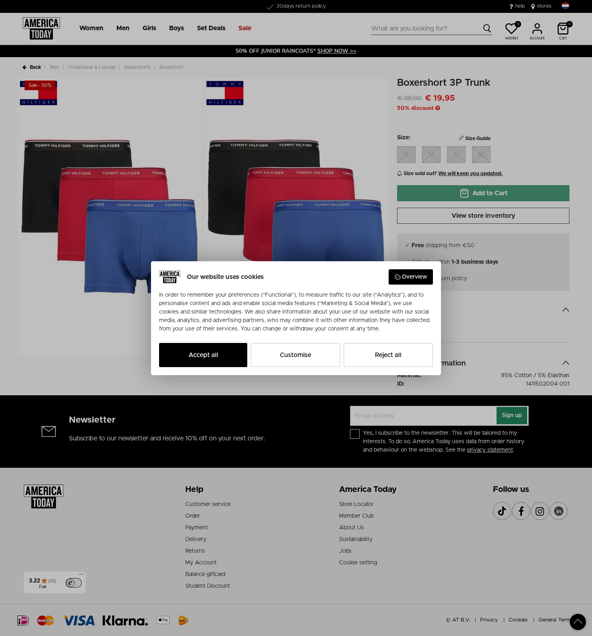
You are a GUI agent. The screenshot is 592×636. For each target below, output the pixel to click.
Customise (295, 355)
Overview (414, 277)
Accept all (203, 355)
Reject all (388, 355)
